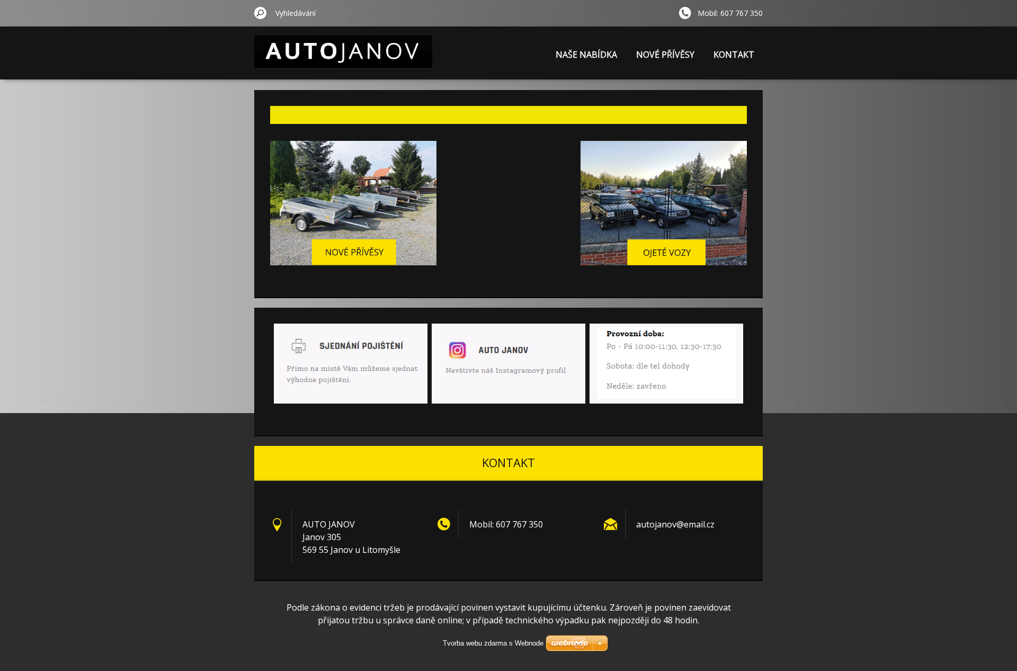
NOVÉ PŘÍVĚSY (665, 54)
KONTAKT (733, 54)
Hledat (260, 12)
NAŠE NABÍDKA (586, 54)
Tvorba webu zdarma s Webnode (493, 643)
